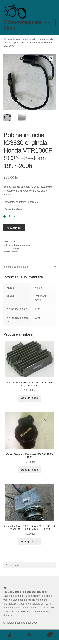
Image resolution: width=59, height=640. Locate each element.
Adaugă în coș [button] (29, 398)
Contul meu (10, 635)
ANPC (6, 588)
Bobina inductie (29, 39)
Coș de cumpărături (45, 632)
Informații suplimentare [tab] (15, 266)
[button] (51, 58)
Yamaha (14, 252)
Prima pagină (13, 39)
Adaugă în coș (14, 227)
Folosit (16, 248)
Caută (29, 635)
